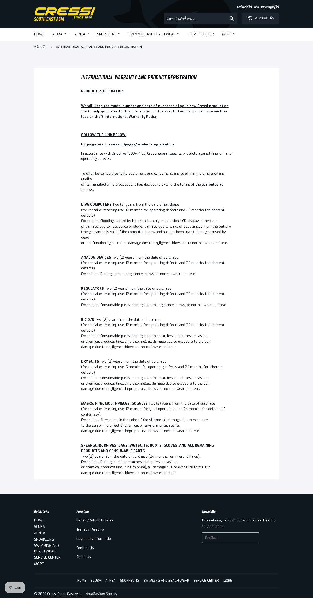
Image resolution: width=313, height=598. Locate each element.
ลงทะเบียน (269, 537)
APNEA (80, 34)
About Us (83, 557)
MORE (227, 34)
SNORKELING (107, 34)
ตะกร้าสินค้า (264, 18)
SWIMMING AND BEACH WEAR (153, 34)
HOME (39, 34)
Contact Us (85, 548)
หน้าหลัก (40, 47)
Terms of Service (90, 529)
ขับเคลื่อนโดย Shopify (101, 594)
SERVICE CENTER (201, 34)
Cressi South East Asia (64, 594)
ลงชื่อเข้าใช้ (244, 7)
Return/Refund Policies (94, 520)
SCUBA (57, 34)
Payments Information (94, 538)
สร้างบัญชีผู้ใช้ (270, 7)
